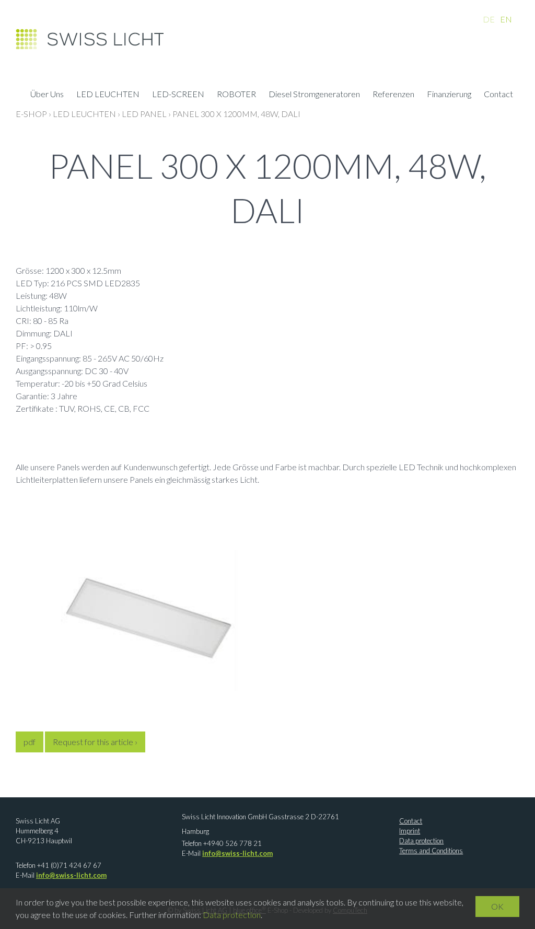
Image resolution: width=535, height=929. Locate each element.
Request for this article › (95, 742)
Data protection (421, 841)
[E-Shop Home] (90, 42)
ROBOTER (236, 95)
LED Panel (144, 114)
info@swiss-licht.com (71, 875)
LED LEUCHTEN (107, 95)
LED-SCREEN (178, 95)
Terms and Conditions (431, 850)
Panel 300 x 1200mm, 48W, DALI (236, 114)
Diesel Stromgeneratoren (314, 95)
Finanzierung (449, 95)
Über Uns (47, 95)
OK (497, 906)
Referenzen (393, 95)
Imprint (409, 831)
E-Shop (31, 114)
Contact (498, 95)
